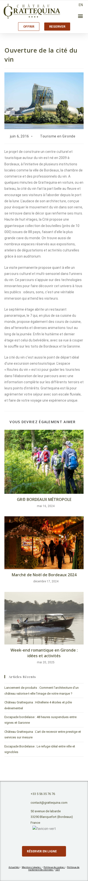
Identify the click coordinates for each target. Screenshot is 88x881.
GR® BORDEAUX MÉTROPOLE (44, 499)
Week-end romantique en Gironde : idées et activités (44, 652)
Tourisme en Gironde (57, 136)
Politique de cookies (54, 867)
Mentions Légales (32, 867)
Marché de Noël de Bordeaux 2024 (44, 574)
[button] (80, 16)
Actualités (14, 867)
